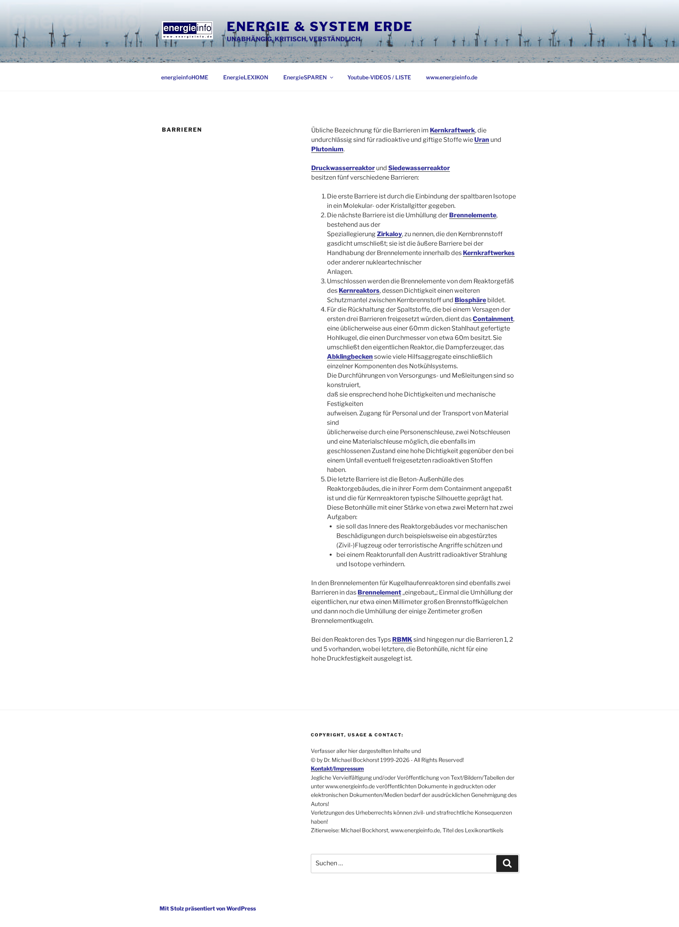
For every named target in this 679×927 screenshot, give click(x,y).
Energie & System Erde (320, 26)
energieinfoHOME (184, 77)
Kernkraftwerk (452, 130)
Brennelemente (472, 215)
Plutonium (327, 149)
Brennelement (379, 592)
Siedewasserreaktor (419, 168)
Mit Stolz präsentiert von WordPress (208, 908)
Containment (493, 319)
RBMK (402, 639)
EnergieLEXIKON (245, 77)
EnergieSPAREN (305, 77)
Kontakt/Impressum (337, 768)
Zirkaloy (389, 234)
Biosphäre (470, 300)
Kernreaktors (359, 290)
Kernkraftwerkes (489, 253)
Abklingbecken (350, 356)
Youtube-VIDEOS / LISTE (379, 77)
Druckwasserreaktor (343, 168)
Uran (481, 139)
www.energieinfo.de (451, 77)
